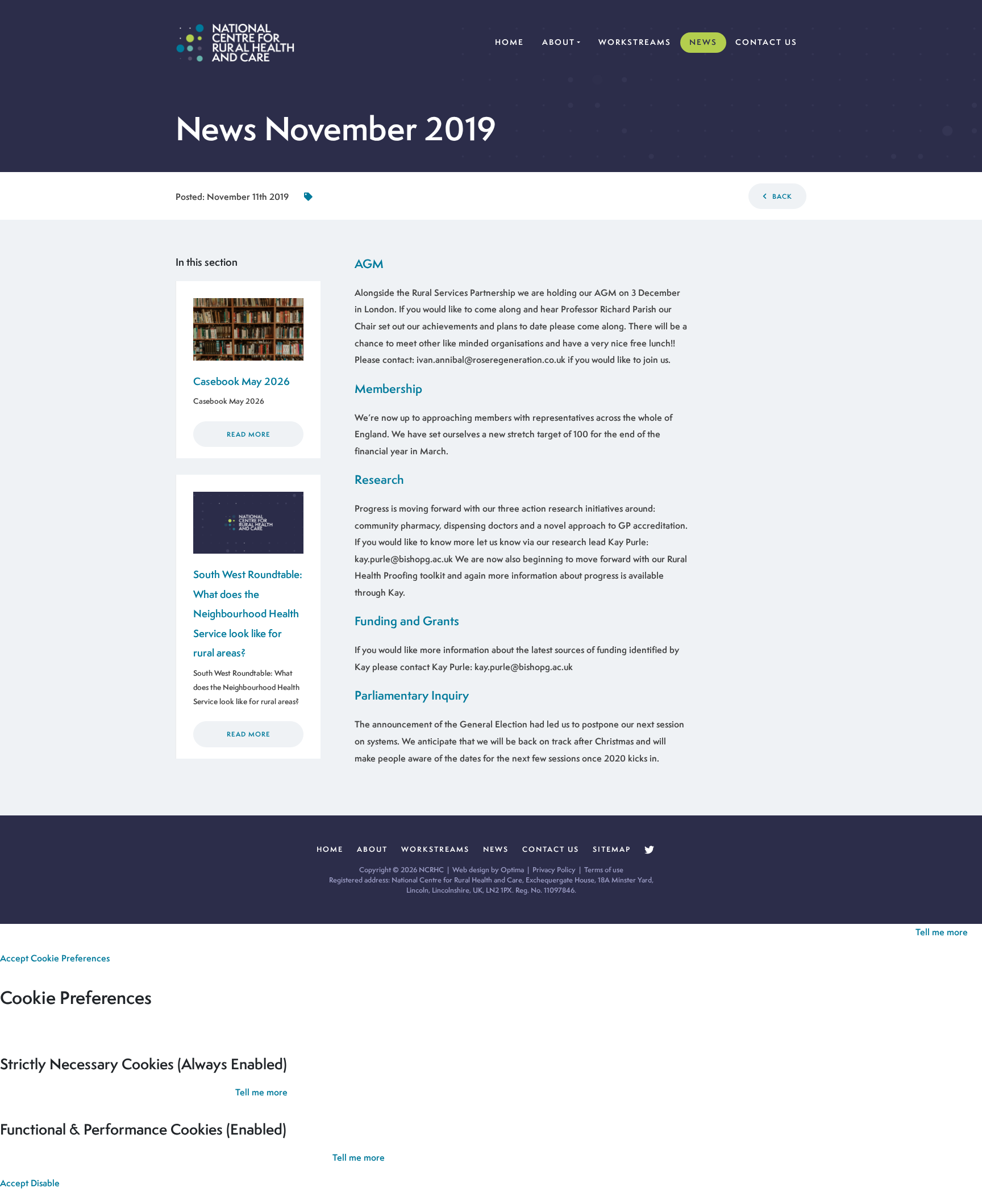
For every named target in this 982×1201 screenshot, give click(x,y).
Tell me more (942, 932)
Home (512, 41)
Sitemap (612, 849)
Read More (249, 434)
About (558, 42)
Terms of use (603, 869)
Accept (14, 958)
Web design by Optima (488, 869)
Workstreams (634, 42)
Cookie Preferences (70, 958)
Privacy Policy (554, 869)
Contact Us (766, 42)
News (703, 42)
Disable (45, 1183)
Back (781, 196)
